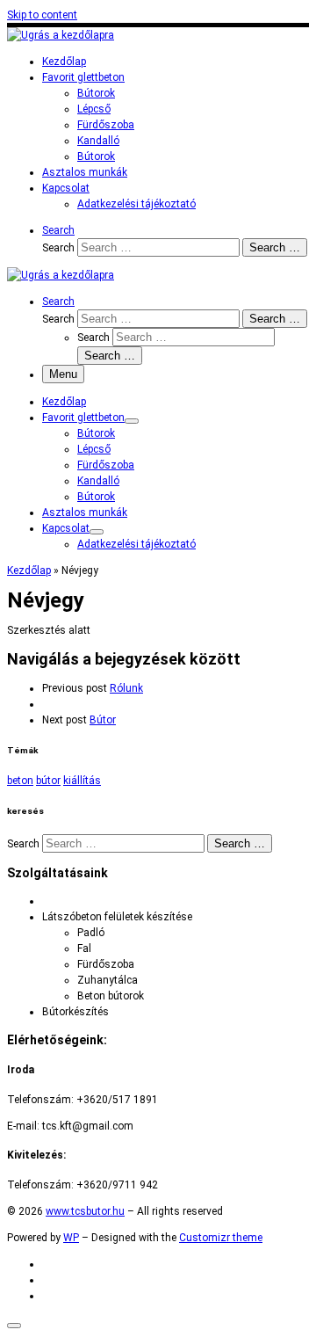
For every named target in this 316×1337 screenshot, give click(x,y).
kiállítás (82, 780)
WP (71, 1238)
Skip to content (42, 15)
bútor (48, 780)
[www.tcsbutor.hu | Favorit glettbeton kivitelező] (60, 35)
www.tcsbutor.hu (85, 1211)
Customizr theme (220, 1238)
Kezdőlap (29, 570)
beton (20, 780)
